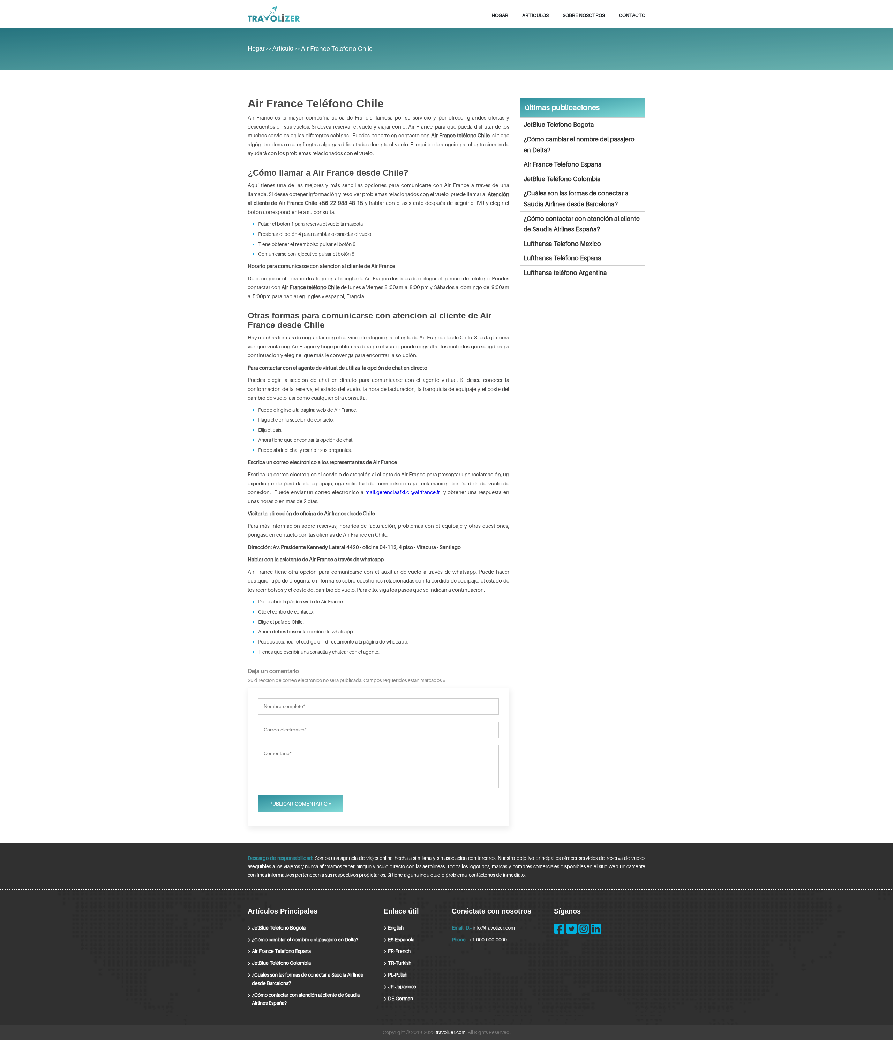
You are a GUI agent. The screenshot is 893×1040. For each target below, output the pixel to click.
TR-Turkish (399, 963)
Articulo (282, 48)
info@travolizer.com (494, 928)
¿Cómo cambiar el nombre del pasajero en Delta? (579, 145)
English (396, 928)
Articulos (535, 15)
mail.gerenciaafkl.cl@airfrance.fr (402, 492)
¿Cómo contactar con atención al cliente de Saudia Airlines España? (582, 224)
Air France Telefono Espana (563, 164)
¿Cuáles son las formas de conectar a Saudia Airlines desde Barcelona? (576, 199)
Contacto (632, 15)
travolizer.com (451, 1032)
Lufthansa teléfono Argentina (565, 272)
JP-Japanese (402, 986)
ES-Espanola (401, 939)
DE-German (400, 998)
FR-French (399, 951)
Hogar (499, 15)
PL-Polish (397, 975)
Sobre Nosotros (584, 15)
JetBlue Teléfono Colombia (562, 179)
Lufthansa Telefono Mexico (562, 243)
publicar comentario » (300, 804)
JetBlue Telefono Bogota (559, 124)
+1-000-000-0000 (488, 939)
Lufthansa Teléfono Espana (562, 258)
